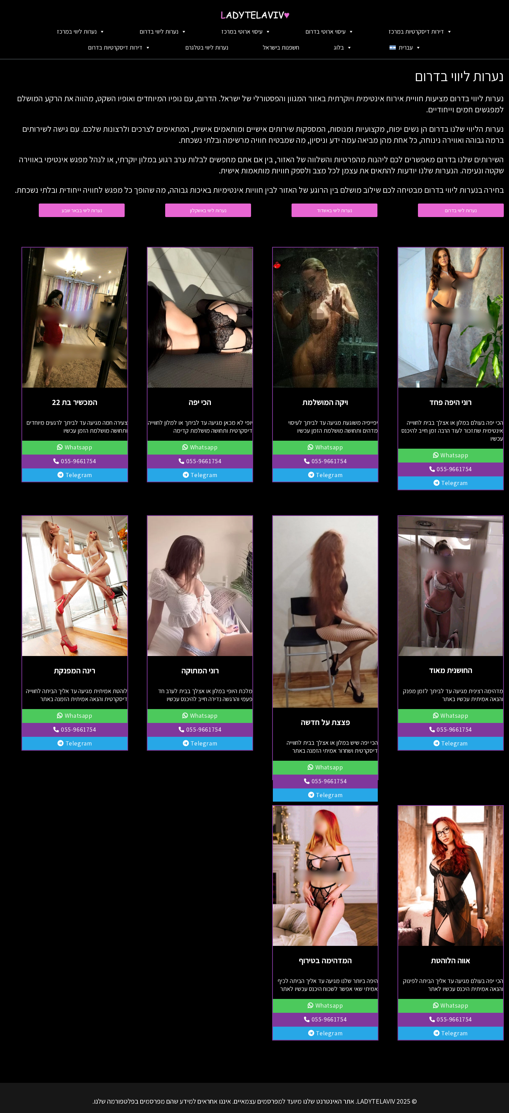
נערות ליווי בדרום (159, 31)
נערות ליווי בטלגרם (206, 47)
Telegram (454, 483)
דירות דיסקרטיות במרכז (416, 31)
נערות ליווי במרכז (77, 31)
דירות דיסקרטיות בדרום (115, 47)
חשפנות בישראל (281, 47)
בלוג (339, 47)
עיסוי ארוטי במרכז (241, 31)
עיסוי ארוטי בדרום (325, 31)
